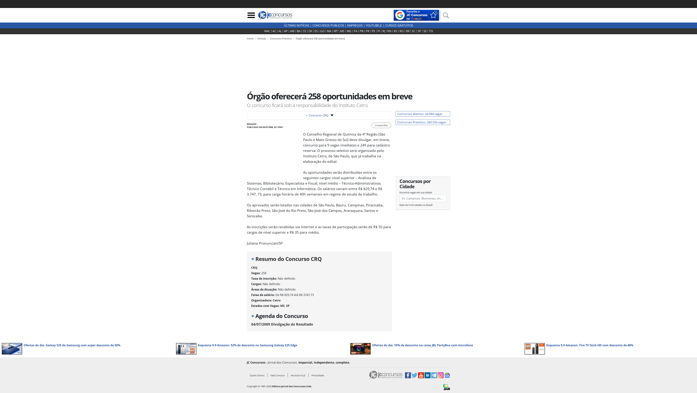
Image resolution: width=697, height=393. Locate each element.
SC (413, 31)
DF (310, 31)
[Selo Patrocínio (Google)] (416, 15)
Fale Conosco (277, 375)
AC (274, 31)
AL (280, 31)
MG (349, 31)
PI (379, 31)
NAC (267, 31)
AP (286, 31)
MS (342, 31)
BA (298, 31)
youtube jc (374, 25)
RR (407, 31)
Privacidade (317, 375)
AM (292, 31)
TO (431, 31)
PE (373, 31)
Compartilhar (381, 125)
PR (367, 31)
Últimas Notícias (296, 25)
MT (336, 31)
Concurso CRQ (316, 115)
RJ (383, 31)
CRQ (254, 268)
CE (304, 31)
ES (316, 31)
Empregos (355, 25)
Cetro (277, 300)
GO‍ (322, 31)
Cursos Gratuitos (399, 25)
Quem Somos (257, 375)
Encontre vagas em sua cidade (416, 192)
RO (401, 31)
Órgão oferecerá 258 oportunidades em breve (320, 38)
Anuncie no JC (298, 375)
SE (425, 31)
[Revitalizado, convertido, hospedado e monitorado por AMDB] (446, 387)
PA (355, 31)
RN (389, 31)
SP (419, 31)
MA (329, 31)
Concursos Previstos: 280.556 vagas (421, 122)
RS (395, 31)
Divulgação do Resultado (282, 324)
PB (361, 31)
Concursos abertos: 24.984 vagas (419, 114)
